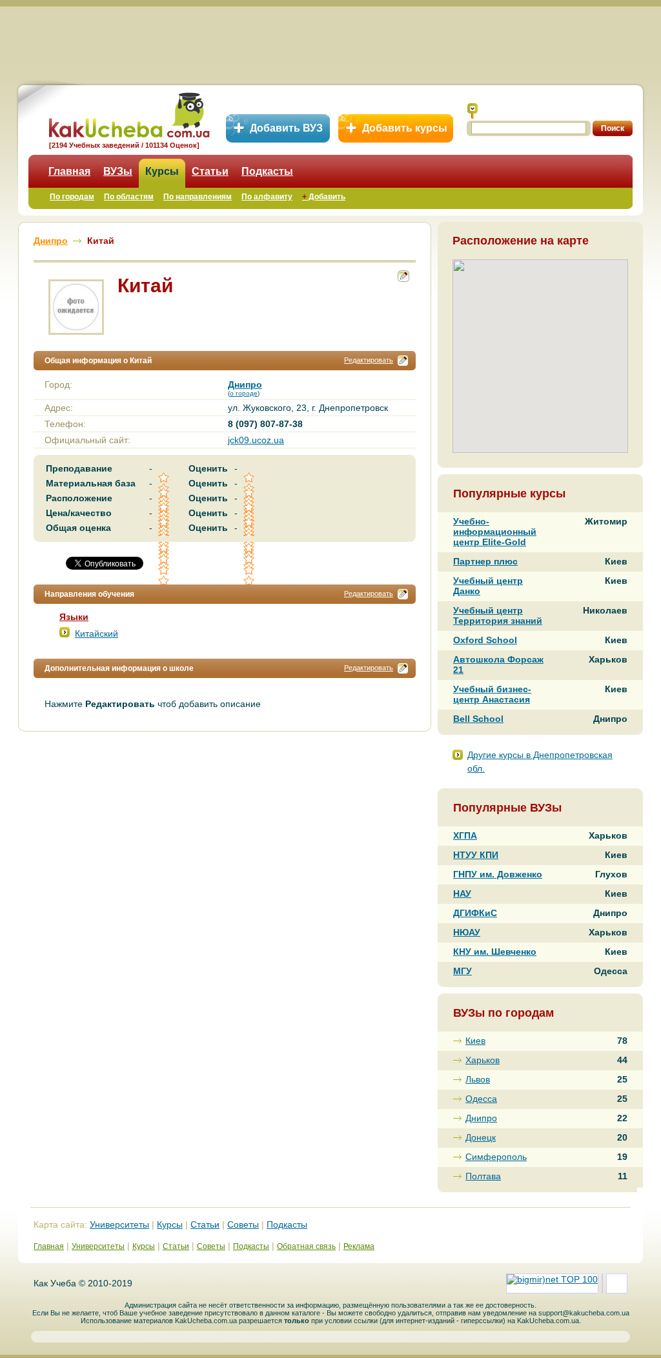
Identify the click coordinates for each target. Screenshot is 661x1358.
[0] (164, 559)
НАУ (462, 893)
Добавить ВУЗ (286, 128)
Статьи (210, 171)
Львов (477, 1079)
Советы (243, 1224)
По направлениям (197, 196)
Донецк (480, 1137)
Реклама (358, 1246)
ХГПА (465, 835)
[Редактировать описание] (403, 360)
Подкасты (267, 171)
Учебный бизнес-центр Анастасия (492, 694)
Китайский (96, 633)
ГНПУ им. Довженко (497, 874)
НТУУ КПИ (475, 855)
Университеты (119, 1224)
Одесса (481, 1098)
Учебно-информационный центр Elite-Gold (494, 531)
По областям (129, 196)
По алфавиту (266, 196)
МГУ (462, 971)
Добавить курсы (404, 128)
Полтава (483, 1176)
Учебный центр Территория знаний (497, 615)
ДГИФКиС (475, 913)
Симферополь (496, 1157)
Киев (475, 1040)
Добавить (323, 196)
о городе (244, 393)
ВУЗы (117, 171)
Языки (73, 617)
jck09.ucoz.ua (256, 440)
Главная (69, 171)
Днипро (481, 1118)
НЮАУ (466, 932)
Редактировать (368, 360)
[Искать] (472, 111)
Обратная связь (306, 1246)
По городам (72, 196)
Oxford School (485, 640)
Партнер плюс (485, 561)
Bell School (478, 719)
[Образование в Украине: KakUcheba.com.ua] (128, 113)
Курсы (162, 171)
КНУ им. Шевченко (494, 951)
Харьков (482, 1060)
